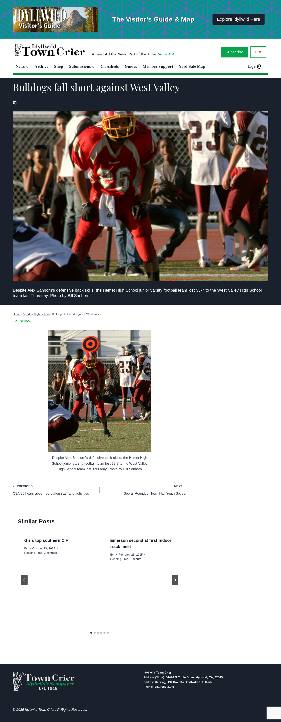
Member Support (158, 66)
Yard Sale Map (192, 66)
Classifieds (110, 66)
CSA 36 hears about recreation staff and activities (51, 490)
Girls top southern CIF (46, 540)
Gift (258, 52)
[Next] (175, 580)
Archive (41, 66)
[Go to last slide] (24, 580)
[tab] (91, 633)
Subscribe (234, 52)
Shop (58, 66)
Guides (131, 66)
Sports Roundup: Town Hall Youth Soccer (155, 490)
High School (22, 321)
